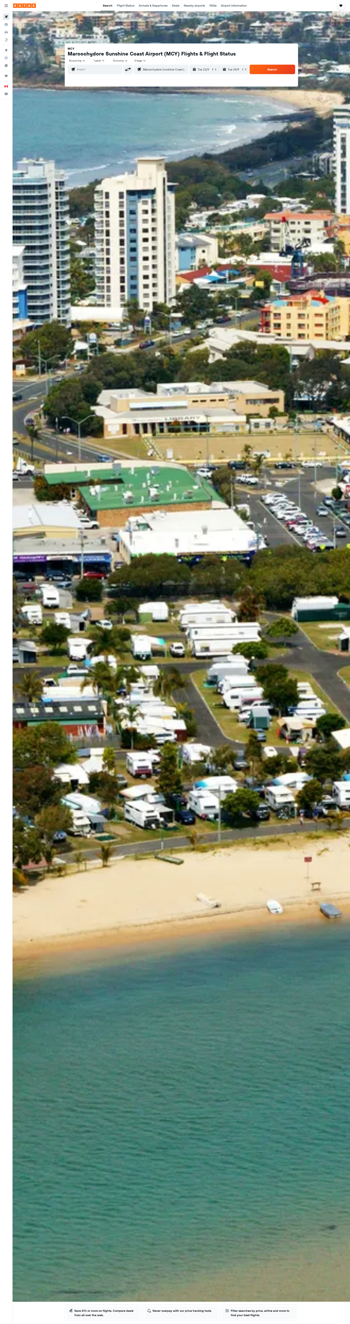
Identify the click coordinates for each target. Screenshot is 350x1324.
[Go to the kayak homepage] (24, 5)
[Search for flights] (6, 16)
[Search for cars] (6, 32)
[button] (6, 6)
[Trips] (6, 76)
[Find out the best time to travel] (6, 65)
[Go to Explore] (6, 50)
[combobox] (77, 60)
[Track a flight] (6, 58)
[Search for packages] (6, 39)
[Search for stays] (6, 24)
